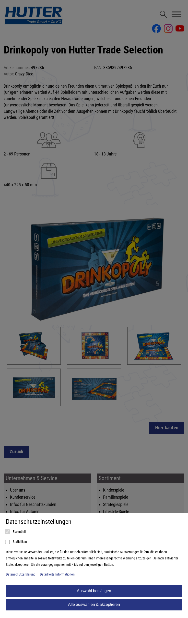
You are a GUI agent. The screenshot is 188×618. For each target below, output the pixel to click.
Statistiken (19, 542)
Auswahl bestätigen (94, 591)
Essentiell (19, 532)
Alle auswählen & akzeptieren (94, 604)
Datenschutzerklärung (20, 574)
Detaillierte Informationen (57, 574)
